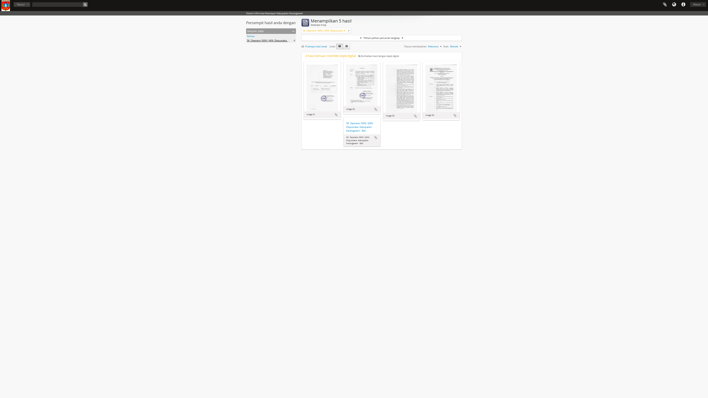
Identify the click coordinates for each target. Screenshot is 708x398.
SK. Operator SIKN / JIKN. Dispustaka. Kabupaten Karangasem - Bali (283, 40)
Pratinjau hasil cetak (316, 46)
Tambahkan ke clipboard (336, 115)
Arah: (446, 46)
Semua (250, 36)
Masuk (697, 4)
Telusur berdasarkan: (415, 46)
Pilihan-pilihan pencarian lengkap (382, 38)
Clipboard (664, 4)
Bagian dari (255, 30)
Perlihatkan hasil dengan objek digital (379, 56)
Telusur (21, 4)
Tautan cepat (683, 4)
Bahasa (674, 4)
